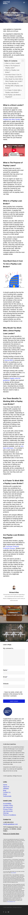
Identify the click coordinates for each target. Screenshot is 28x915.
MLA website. (13, 872)
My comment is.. (8, 648)
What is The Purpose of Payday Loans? (12, 67)
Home (5, 785)
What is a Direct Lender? (12, 63)
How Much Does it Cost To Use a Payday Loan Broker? (13, 76)
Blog (4, 790)
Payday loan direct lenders (12, 119)
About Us (6, 786)
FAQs (5, 794)
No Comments (20, 18)
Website (5, 683)
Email (5, 677)
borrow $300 (9, 360)
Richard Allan (8, 18)
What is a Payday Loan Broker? (12, 71)
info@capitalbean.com (10, 824)
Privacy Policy (7, 809)
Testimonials (7, 796)
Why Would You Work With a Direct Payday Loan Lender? (14, 80)
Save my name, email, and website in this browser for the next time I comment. (13, 694)
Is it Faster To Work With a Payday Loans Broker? (13, 91)
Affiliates (6, 788)
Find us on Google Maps (11, 834)
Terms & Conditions (9, 815)
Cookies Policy (8, 805)
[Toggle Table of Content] (21, 61)
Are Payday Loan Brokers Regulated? (13, 96)
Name (5, 670)
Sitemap (6, 813)
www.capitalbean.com (11, 901)
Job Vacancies (8, 807)
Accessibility (7, 803)
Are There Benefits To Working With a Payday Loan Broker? (14, 86)
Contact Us (6, 792)
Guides (14, 8)
